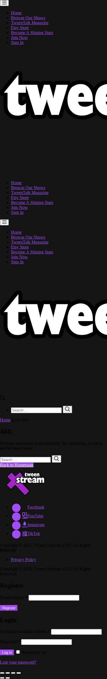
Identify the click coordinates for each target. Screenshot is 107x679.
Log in (7, 652)
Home (16, 12)
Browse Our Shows (28, 17)
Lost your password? (18, 662)
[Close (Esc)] (2, 673)
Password (10, 641)
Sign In (17, 42)
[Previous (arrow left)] (2, 678)
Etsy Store (20, 27)
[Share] (7, 673)
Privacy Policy (23, 559)
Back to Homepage (16, 465)
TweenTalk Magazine (30, 22)
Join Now (19, 37)
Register (8, 608)
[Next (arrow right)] (7, 678)
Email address (13, 597)
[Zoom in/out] (18, 673)
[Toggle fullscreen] (13, 673)
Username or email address (25, 631)
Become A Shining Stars (32, 32)
